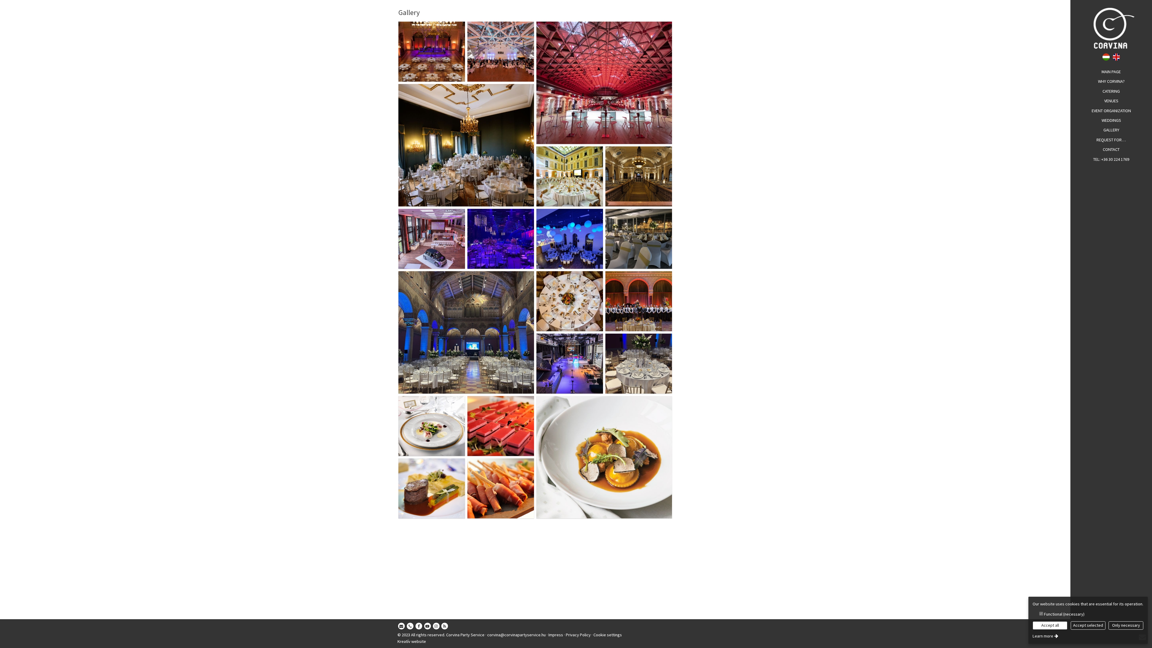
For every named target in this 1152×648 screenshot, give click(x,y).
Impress (555, 635)
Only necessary (1126, 625)
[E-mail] (401, 626)
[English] (1116, 56)
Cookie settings (607, 635)
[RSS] (445, 626)
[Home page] (1111, 28)
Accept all (1050, 625)
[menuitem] (1111, 72)
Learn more (1043, 636)
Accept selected (1088, 625)
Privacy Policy (578, 635)
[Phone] (410, 626)
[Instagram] (436, 626)
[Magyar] (1106, 56)
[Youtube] (427, 626)
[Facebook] (419, 626)
